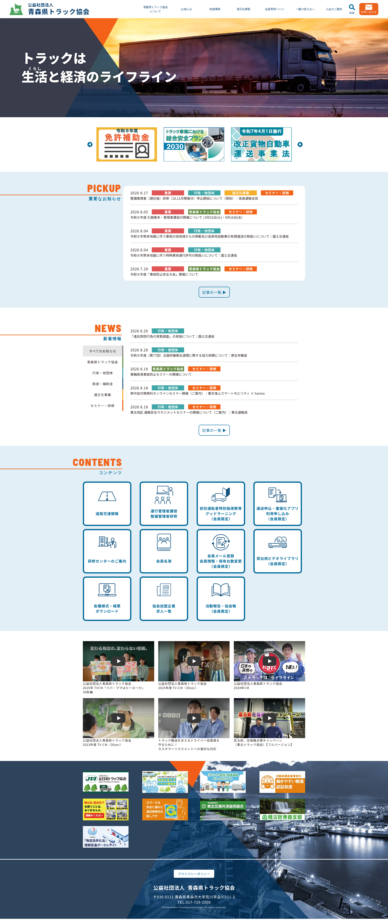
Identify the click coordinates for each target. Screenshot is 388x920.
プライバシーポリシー (194, 874)
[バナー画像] (127, 130)
